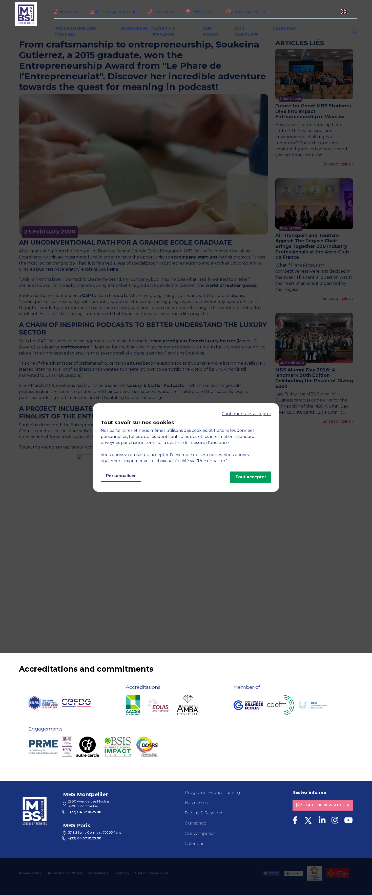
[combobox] (347, 11)
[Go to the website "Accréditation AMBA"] (187, 705)
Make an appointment (115, 11)
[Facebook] (295, 820)
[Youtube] (348, 820)
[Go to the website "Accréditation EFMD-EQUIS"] (158, 705)
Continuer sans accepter (246, 413)
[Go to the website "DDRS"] (147, 747)
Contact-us (164, 11)
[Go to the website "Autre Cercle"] (87, 747)
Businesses (134, 28)
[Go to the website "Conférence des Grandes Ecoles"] (248, 705)
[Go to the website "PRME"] (43, 747)
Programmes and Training (212, 792)
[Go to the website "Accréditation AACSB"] (133, 705)
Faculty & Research (204, 813)
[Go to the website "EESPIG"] (43, 703)
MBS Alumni (203, 11)
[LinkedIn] (322, 820)
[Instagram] (335, 820)
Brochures (68, 11)
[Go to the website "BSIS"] (117, 747)
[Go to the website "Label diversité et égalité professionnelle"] (67, 747)
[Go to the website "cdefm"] (280, 705)
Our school (196, 823)
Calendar (284, 28)
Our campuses (200, 833)
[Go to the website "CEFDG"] (76, 703)
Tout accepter (250, 477)
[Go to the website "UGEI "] (312, 705)
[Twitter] (308, 820)
